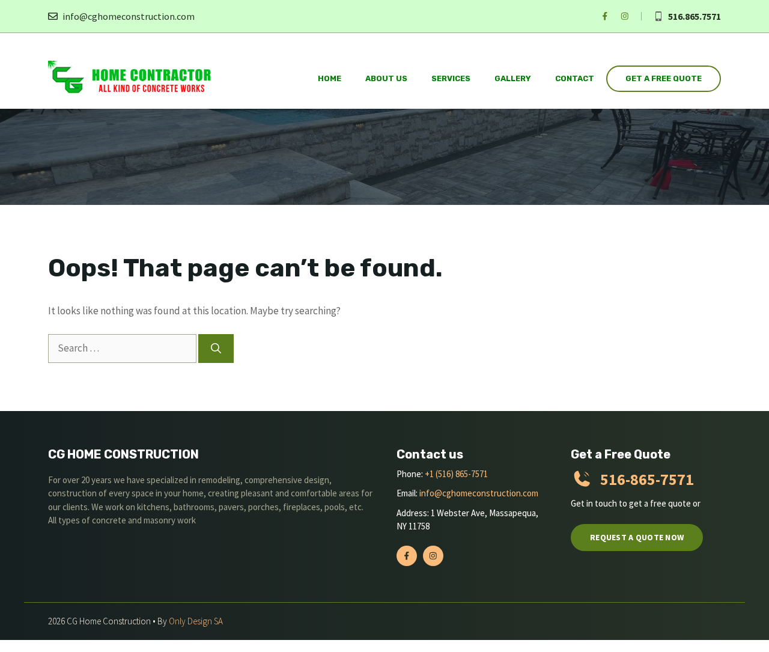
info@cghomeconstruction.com (128, 16)
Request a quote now (637, 537)
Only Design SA (196, 621)
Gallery (512, 78)
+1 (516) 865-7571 (456, 474)
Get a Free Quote (663, 78)
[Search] (216, 348)
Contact (574, 78)
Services (450, 78)
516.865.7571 (694, 16)
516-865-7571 (647, 479)
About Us (386, 78)
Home (329, 78)
